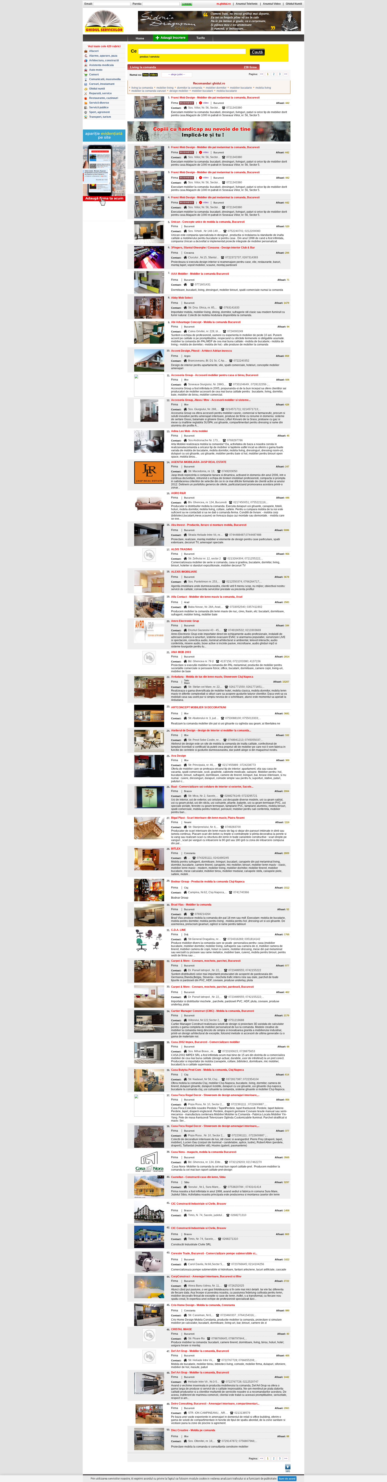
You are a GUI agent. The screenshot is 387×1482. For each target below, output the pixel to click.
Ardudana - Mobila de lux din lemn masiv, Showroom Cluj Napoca (212, 676)
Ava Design (178, 755)
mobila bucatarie (227, 90)
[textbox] (192, 51)
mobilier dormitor (216, 87)
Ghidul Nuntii (294, 3)
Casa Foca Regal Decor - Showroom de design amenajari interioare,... (215, 1095)
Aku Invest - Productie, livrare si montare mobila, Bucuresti (208, 525)
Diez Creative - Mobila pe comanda (193, 1430)
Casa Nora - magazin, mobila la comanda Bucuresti (203, 1152)
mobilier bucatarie (241, 87)
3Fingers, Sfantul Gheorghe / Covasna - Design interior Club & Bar (213, 247)
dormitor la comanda (189, 87)
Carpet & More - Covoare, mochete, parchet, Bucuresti (206, 960)
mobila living (263, 87)
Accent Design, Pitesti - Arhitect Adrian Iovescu (201, 350)
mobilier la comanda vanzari (148, 90)
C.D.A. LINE (178, 930)
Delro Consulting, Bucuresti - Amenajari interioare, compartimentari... (215, 1403)
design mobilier (179, 90)
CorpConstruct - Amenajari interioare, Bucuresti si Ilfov (206, 1276)
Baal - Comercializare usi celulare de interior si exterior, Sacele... (212, 786)
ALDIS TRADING (181, 549)
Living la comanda (143, 67)
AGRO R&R (178, 493)
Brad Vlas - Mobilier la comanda (191, 904)
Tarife (200, 38)
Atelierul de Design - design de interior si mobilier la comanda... (211, 730)
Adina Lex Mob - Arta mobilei (189, 431)
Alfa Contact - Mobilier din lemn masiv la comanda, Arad (206, 596)
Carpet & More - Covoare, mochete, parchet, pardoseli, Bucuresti (212, 986)
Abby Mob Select (182, 297)
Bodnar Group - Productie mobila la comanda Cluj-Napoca (208, 881)
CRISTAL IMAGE (181, 1329)
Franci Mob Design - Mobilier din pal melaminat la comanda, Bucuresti (215, 97)
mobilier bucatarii (202, 90)
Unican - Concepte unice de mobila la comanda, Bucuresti (208, 221)
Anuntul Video (272, 3)
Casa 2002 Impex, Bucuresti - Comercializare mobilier (205, 1042)
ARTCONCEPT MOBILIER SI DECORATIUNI (198, 707)
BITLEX (176, 848)
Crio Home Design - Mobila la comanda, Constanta (203, 1305)
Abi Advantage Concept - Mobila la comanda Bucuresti (206, 322)
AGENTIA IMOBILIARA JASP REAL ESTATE (198, 462)
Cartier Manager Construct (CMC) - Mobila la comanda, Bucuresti (212, 1011)
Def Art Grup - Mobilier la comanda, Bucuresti (200, 1351)
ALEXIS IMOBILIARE (184, 571)
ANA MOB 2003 (181, 652)
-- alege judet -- (176, 74)
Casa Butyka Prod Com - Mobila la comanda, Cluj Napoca (207, 1069)
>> (285, 74)
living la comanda (142, 87)
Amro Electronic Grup (185, 621)
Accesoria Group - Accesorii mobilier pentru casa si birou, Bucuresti (214, 375)
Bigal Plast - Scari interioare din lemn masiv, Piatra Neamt (208, 817)
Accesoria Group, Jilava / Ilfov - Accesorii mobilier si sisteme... (211, 400)
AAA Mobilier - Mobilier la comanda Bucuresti (200, 273)
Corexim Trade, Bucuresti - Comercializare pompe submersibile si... (214, 1253)
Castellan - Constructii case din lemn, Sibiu (198, 1177)
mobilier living (165, 87)
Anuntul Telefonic (247, 3)
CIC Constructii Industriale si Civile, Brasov (198, 1203)
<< (261, 74)
